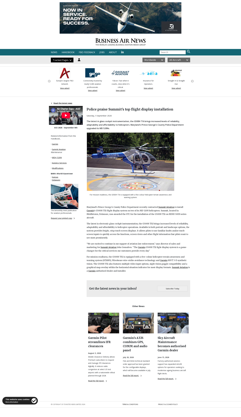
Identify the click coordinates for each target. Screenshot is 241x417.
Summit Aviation (59, 149)
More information (12, 402)
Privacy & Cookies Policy (168, 404)
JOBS (102, 52)
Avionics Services (59, 163)
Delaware (56, 180)
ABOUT (113, 52)
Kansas (55, 177)
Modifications (58, 168)
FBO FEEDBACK (87, 52)
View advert (65, 90)
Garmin (55, 144)
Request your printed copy (61, 218)
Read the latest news (63, 103)
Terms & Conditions (130, 404)
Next (192, 81)
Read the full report (96, 381)
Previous (49, 81)
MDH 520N (57, 157)
